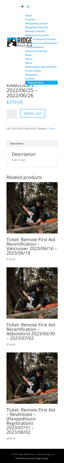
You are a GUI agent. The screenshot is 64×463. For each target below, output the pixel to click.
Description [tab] (17, 143)
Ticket (51, 128)
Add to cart (32, 113)
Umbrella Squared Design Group (32, 458)
